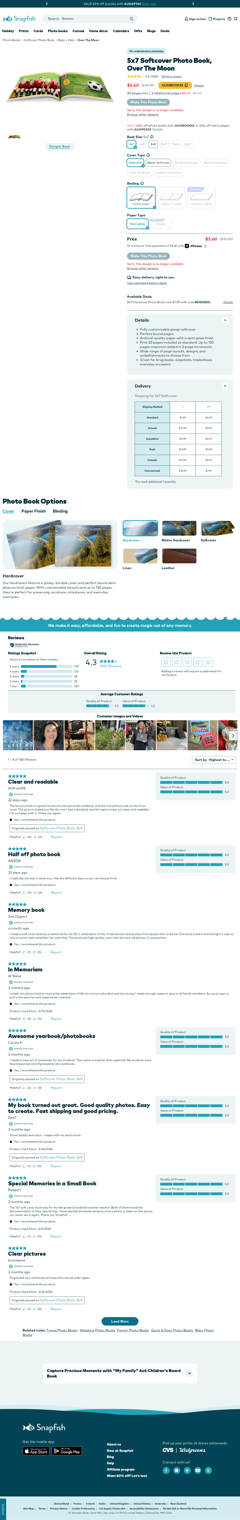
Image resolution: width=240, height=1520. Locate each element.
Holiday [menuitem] (8, 31)
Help (110, 1463)
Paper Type (136, 215)
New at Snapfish (120, 1451)
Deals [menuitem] (165, 31)
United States (142, 1503)
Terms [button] (42, 1508)
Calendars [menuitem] (121, 31)
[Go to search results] (132, 19)
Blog (110, 1457)
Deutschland (62, 1503)
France (77, 1503)
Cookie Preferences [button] (83, 1508)
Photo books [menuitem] (58, 31)
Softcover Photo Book (39, 40)
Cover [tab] (8, 511)
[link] (141, 197)
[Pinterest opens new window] (189, 1469)
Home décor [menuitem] (98, 31)
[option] (131, 144)
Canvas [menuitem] (78, 31)
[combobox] (90, 19)
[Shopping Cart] (234, 19)
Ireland (90, 1503)
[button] (151, 137)
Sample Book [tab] (59, 146)
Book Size (138, 137)
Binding (133, 183)
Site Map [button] (28, 1508)
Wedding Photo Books (97, 1330)
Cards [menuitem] (38, 31)
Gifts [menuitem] (138, 31)
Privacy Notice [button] (58, 1508)
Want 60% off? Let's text (127, 1476)
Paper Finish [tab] (33, 511)
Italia (102, 1503)
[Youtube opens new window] (199, 1469)
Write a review (172, 76)
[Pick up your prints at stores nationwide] (168, 1449)
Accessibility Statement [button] (144, 1508)
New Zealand (178, 1503)
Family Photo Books (133, 1330)
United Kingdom (120, 1503)
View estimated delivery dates (147, 283)
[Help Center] (229, 19)
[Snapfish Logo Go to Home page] (19, 19)
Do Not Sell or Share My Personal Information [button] (190, 1508)
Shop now (149, 4)
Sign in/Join (197, 19)
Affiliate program (120, 1469)
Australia (161, 1503)
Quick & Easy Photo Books (172, 1330)
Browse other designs (142, 114)
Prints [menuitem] (24, 31)
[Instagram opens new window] (178, 1469)
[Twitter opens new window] (210, 1469)
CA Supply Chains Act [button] (112, 1508)
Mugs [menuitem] (151, 31)
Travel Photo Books (62, 1330)
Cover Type (136, 155)
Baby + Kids (66, 40)
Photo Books (11, 40)
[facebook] (168, 1469)
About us (114, 1444)
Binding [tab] (60, 511)
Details (199, 85)
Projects (219, 19)
